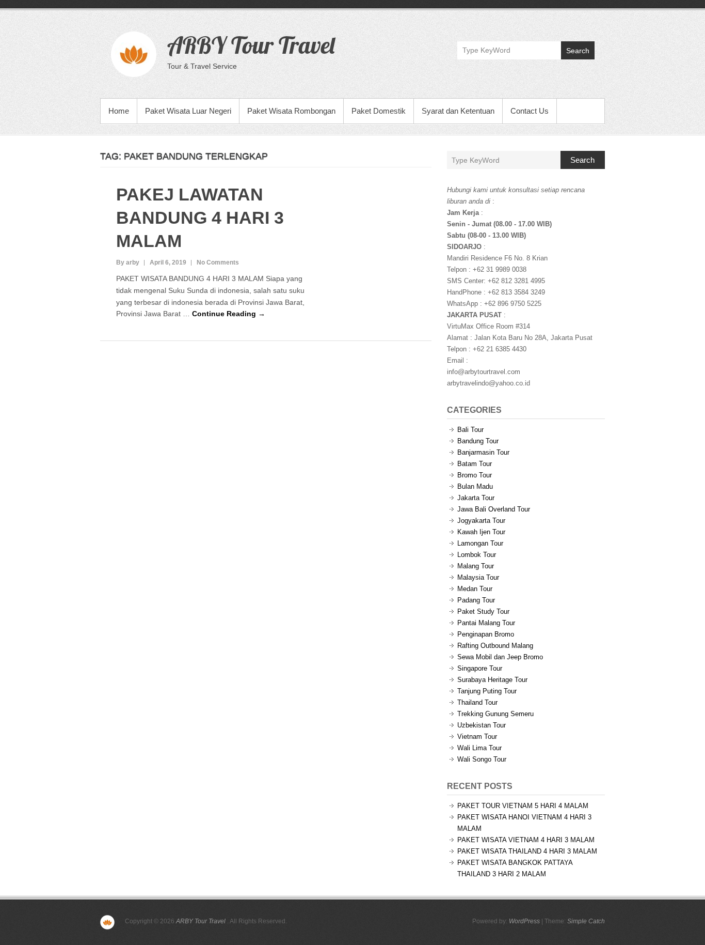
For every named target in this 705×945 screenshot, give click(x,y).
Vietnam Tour (477, 736)
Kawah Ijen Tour (481, 532)
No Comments (218, 262)
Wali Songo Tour (481, 759)
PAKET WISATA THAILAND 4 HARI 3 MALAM (527, 851)
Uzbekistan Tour (481, 725)
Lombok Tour (476, 555)
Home (118, 110)
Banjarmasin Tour (483, 452)
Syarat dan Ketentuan (458, 110)
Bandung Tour (478, 441)
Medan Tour (474, 589)
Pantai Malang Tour (486, 623)
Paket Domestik (378, 110)
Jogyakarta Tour (481, 520)
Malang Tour (475, 566)
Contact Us (529, 110)
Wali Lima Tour (479, 748)
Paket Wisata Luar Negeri (188, 110)
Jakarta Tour (475, 498)
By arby (127, 262)
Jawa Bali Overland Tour (493, 509)
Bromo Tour (474, 475)
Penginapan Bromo (485, 634)
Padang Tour (476, 600)
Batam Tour (474, 464)
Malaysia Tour (478, 577)
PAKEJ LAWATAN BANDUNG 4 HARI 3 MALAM (200, 217)
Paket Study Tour (483, 611)
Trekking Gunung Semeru (495, 714)
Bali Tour (470, 429)
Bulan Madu (475, 486)
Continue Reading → (228, 313)
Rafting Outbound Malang (495, 645)
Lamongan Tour (480, 543)
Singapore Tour (479, 668)
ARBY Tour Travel (250, 44)
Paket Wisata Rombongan (291, 110)
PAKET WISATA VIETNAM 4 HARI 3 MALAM (526, 840)
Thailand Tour (477, 702)
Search (577, 51)
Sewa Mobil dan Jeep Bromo (500, 657)
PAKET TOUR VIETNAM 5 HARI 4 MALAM (522, 806)
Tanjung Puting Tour (487, 691)
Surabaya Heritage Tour (492, 680)
